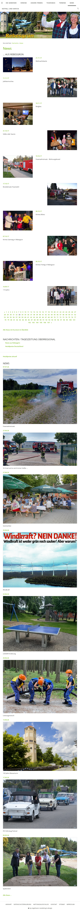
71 (57, 317)
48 (63, 315)
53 (5, 317)
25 (69, 312)
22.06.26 (6, 594)
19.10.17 (39, 156)
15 (40, 312)
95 (55, 320)
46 (57, 315)
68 (49, 317)
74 (66, 317)
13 (34, 312)
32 (16, 315)
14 (37, 312)
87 (32, 320)
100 (70, 320)
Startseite (15, 43)
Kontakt (54, 904)
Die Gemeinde (11, 3)
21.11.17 (39, 58)
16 (43, 312)
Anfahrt (9, 904)
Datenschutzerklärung (22, 904)
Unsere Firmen (37, 3)
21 (57, 312)
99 (67, 320)
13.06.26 (6, 720)
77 (75, 317)
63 (34, 317)
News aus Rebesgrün (12, 343)
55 (11, 317)
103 (33, 322)
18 (49, 312)
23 (63, 312)
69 (52, 317)
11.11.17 (6, 78)
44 (52, 315)
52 (75, 315)
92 (46, 320)
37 (31, 315)
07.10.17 (6, 236)
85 (26, 320)
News (72, 3)
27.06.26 (6, 431)
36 (28, 315)
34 (22, 315)
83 (20, 320)
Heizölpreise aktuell (10, 356)
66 (43, 317)
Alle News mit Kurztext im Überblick (15, 330)
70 (55, 317)
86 (29, 320)
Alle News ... (7, 895)
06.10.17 (39, 261)
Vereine (23, 3)
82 (17, 320)
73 (63, 317)
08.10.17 (39, 211)
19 (52, 312)
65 (40, 317)
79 (8, 320)
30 (11, 315)
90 (40, 320)
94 (52, 320)
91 (43, 320)
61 (28, 317)
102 (29, 322)
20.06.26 (6, 658)
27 (75, 312)
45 (55, 315)
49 (66, 315)
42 (46, 315)
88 (35, 320)
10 (25, 312)
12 (31, 312)
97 (61, 320)
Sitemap (62, 904)
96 (58, 320)
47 (60, 315)
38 (34, 315)
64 (37, 317)
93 (49, 320)
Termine (62, 3)
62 (31, 317)
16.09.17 (6, 287)
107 (48, 322)
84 (23, 320)
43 (49, 315)
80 (11, 320)
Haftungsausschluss (41, 904)
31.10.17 (6, 131)
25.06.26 (6, 530)
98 (64, 320)
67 (46, 317)
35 (25, 315)
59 (22, 317)
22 (60, 312)
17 (46, 312)
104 (37, 322)
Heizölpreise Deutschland (14, 346)
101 (74, 320)
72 (60, 317)
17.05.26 (6, 777)
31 (14, 315)
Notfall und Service (10, 9)
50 (69, 315)
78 (5, 320)
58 (19, 317)
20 (55, 312)
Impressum (71, 904)
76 (72, 317)
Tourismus (51, 3)
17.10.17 (6, 184)
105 (41, 322)
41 (43, 315)
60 (25, 317)
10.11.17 (39, 103)
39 (37, 315)
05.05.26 (6, 835)
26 (72, 312)
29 (8, 315)
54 (8, 317)
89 (38, 320)
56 (14, 317)
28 (5, 315)
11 (28, 312)
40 (40, 315)
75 (69, 317)
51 (72, 315)
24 (66, 312)
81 (14, 320)
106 (44, 322)
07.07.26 (6, 367)
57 (16, 317)
